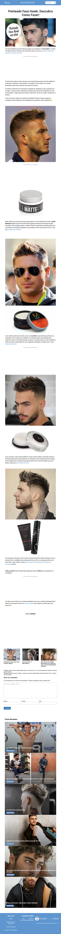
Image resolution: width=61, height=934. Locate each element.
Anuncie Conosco (10, 926)
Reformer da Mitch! (11, 344)
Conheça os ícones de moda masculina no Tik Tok (23, 841)
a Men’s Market (28, 603)
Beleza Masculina (28, 3)
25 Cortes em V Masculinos (27, 662)
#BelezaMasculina (10, 750)
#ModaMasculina (10, 781)
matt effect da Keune (23, 463)
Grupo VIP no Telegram (11, 930)
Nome (6, 701)
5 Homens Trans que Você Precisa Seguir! (11, 662)
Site (40, 701)
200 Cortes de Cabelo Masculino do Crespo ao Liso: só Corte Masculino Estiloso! (48, 664)
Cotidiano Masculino (31, 919)
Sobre (10, 918)
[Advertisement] (30, 68)
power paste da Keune (31, 562)
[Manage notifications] (57, 931)
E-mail (23, 701)
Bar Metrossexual (24, 919)
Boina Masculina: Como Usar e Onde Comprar (21, 903)
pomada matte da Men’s (14, 229)
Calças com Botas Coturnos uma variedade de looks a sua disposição (30, 779)
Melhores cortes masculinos (11, 922)
